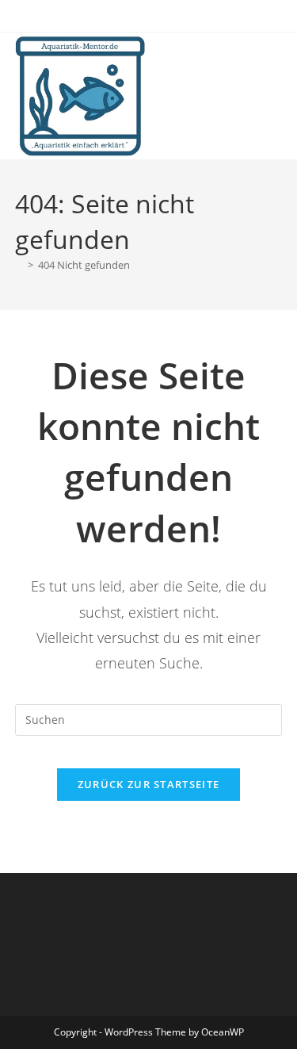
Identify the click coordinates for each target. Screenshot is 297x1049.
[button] (33, 50)
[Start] (19, 265)
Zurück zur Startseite (148, 784)
